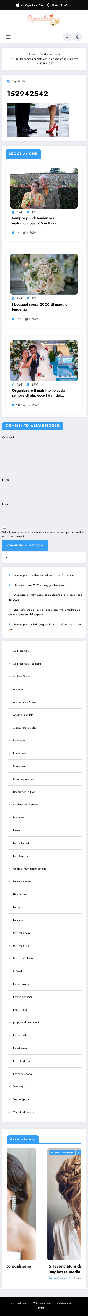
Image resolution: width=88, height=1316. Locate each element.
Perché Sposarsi (22, 997)
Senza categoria (22, 1074)
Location (18, 920)
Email (5, 504)
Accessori (18, 689)
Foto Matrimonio (22, 856)
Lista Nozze (20, 894)
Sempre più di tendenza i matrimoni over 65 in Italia (34, 221)
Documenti (19, 817)
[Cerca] (67, 37)
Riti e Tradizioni (22, 1061)
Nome (5, 480)
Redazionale (20, 1035)
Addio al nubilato (23, 715)
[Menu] (8, 37)
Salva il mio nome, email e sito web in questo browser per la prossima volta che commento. (43, 534)
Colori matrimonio (23, 779)
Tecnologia (19, 1087)
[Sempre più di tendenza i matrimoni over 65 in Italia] (44, 188)
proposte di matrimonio (26, 1022)
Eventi (16, 830)
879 (34, 298)
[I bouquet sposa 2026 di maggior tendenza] (44, 274)
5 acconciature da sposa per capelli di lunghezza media (45, 1269)
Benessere (19, 740)
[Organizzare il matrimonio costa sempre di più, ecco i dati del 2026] (44, 360)
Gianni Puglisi (43, 1278)
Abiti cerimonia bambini (27, 664)
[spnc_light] (77, 36)
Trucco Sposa (21, 1099)
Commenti (8, 437)
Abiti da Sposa (21, 676)
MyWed (17, 971)
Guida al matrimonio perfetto (29, 869)
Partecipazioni (21, 984)
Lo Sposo (18, 907)
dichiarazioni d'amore (25, 805)
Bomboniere (20, 753)
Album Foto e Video (25, 728)
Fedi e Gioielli (21, 843)
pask (19, 212)
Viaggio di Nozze (23, 1112)
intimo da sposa (22, 882)
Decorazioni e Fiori (24, 792)
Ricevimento (20, 1048)
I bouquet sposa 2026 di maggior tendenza (40, 307)
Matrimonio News (23, 958)
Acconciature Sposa (24, 702)
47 (33, 212)
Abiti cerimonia (22, 651)
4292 (35, 384)
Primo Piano (20, 1010)
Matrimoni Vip (21, 946)
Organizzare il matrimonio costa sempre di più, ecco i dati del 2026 (38, 393)
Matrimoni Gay (21, 933)
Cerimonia (19, 766)
